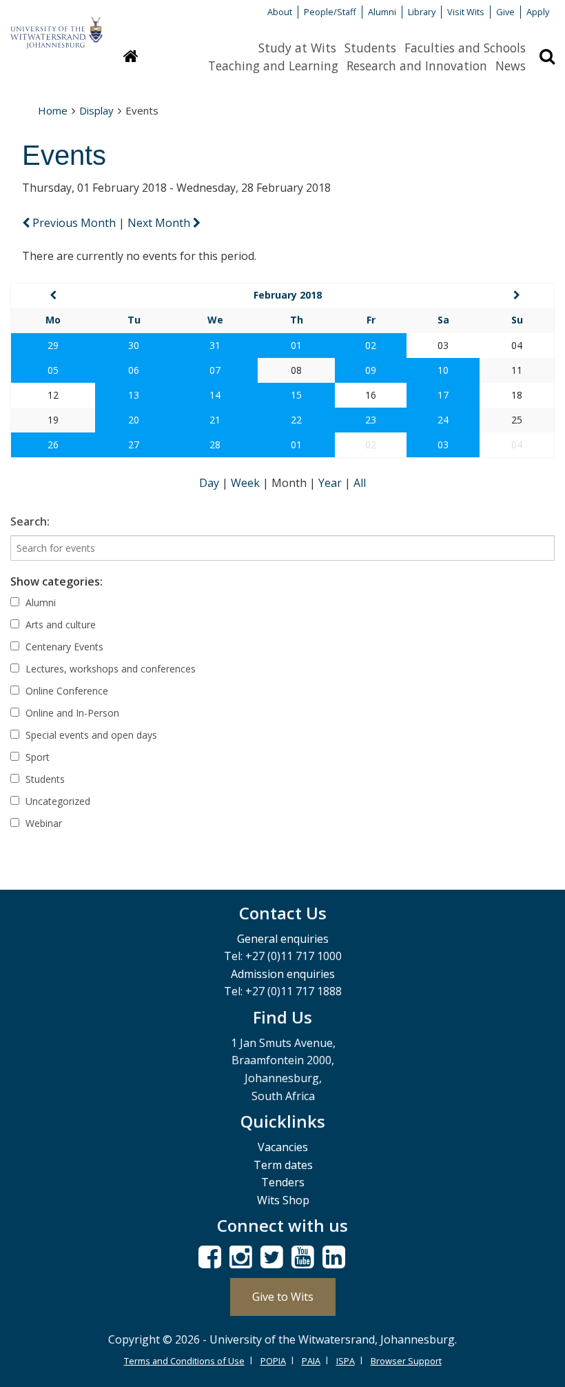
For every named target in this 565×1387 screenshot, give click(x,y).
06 (133, 370)
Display (96, 110)
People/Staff (330, 12)
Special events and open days (90, 734)
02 (370, 345)
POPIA (273, 1361)
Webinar (42, 823)
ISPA (345, 1361)
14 (214, 394)
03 (443, 444)
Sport (36, 757)
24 (443, 419)
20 (133, 419)
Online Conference (65, 690)
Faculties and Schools (465, 47)
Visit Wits (465, 12)
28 (214, 444)
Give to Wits (283, 1296)
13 (133, 394)
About (279, 12)
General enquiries (283, 938)
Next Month (160, 222)
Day (210, 482)
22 (296, 419)
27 (133, 444)
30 (133, 345)
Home (53, 110)
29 (53, 345)
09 (370, 370)
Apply (537, 12)
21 (214, 419)
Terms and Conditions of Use (184, 1361)
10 (443, 370)
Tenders (283, 1182)
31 (214, 345)
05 (53, 370)
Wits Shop (283, 1200)
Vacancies (283, 1147)
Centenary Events (63, 646)
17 (443, 394)
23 (370, 419)
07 (214, 370)
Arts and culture (59, 624)
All (359, 482)
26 (53, 444)
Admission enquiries (283, 973)
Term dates (283, 1165)
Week (247, 482)
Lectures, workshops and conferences (109, 668)
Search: (30, 521)
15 (296, 394)
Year (331, 482)
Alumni (382, 12)
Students (370, 47)
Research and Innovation (417, 65)
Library (421, 12)
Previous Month (74, 222)
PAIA (311, 1361)
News (510, 65)
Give (505, 12)
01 (296, 345)
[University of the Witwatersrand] (56, 26)
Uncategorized (56, 801)
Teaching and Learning (273, 65)
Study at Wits (297, 47)
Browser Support (406, 1361)
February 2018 (288, 294)
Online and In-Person (71, 712)
